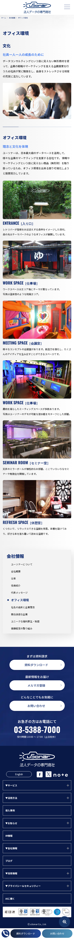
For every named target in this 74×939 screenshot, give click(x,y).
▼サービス (11, 785)
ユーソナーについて (21, 564)
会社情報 (15, 556)
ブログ (8, 860)
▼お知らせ (11, 823)
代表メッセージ (19, 592)
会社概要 (16, 571)
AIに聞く (10, 898)
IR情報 (8, 835)
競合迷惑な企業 (19, 614)
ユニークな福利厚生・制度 (25, 621)
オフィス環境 (20, 599)
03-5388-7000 (37, 729)
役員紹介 (16, 585)
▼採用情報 (11, 873)
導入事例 (10, 810)
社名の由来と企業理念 (23, 607)
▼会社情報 (11, 848)
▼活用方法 (11, 797)
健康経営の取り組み (21, 628)
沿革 (13, 578)
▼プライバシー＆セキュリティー (23, 885)
